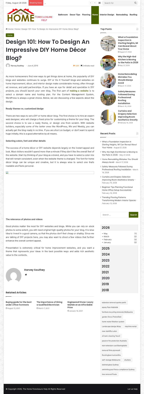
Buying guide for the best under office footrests (19, 303)
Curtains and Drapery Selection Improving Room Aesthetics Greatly (128, 115)
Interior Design (107, 14)
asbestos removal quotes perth (114, 302)
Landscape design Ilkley (111, 326)
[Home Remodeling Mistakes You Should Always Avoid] (108, 80)
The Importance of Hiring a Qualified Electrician (49, 303)
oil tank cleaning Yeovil (111, 336)
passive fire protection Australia (114, 341)
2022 (105, 266)
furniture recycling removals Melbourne (117, 312)
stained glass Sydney (110, 365)
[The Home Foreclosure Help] (29, 15)
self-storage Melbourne (111, 360)
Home (95, 14)
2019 (105, 284)
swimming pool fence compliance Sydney (118, 369)
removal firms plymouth (111, 350)
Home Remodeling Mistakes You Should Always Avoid (127, 78)
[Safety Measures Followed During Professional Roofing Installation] (108, 98)
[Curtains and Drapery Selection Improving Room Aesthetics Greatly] (108, 117)
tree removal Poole (109, 374)
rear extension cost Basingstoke (114, 345)
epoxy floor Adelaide (110, 307)
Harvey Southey (17, 66)
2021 (105, 272)
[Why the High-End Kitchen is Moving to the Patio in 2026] (108, 63)
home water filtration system (113, 322)
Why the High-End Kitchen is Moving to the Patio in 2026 (128, 59)
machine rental (131, 326)
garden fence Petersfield (111, 317)
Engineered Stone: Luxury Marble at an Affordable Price (80, 305)
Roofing (133, 14)
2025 (106, 248)
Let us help (133, 389)
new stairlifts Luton (109, 331)
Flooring (86, 14)
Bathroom (63, 14)
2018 (105, 290)
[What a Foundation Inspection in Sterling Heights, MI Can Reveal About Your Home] (108, 43)
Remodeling (122, 14)
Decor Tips (75, 14)
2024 (106, 254)
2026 (106, 227)
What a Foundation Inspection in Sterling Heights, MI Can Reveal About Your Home (128, 43)
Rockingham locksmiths (111, 355)
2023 (106, 260)
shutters (127, 360)
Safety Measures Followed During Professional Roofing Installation (126, 97)
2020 (106, 278)
